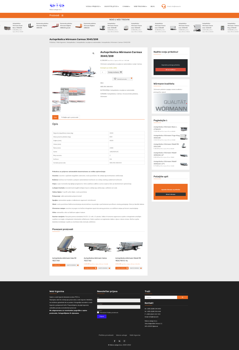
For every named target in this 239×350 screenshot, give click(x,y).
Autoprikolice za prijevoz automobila (88, 42)
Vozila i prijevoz (92, 6)
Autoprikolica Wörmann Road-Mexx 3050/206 (12, 26)
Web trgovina (140, 6)
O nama (126, 6)
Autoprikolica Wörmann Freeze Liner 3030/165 (178, 26)
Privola (99, 310)
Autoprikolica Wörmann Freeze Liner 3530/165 (131, 26)
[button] (93, 53)
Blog (153, 6)
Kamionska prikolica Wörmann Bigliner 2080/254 (84, 26)
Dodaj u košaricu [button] (89, 268)
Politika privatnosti (106, 335)
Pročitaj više (56, 265)
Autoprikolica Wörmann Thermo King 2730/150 (227, 26)
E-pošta (100, 304)
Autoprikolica (111, 94)
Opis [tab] (55, 117)
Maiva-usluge (121, 335)
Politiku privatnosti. (112, 312)
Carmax (119, 94)
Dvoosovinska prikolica (130, 94)
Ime (98, 297)
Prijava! (102, 316)
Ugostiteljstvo (111, 6)
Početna (52, 42)
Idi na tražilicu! (171, 69)
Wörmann (103, 96)
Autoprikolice (71, 42)
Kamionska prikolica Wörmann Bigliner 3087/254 (37, 26)
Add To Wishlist (71, 265)
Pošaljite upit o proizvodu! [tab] (69, 117)
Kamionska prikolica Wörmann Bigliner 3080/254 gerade (60, 26)
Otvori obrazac (170, 194)
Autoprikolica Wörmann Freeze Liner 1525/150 (202, 26)
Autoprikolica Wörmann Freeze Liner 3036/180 (154, 26)
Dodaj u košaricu (113, 72)
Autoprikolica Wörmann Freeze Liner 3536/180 (107, 26)
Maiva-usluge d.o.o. (55, 9)
